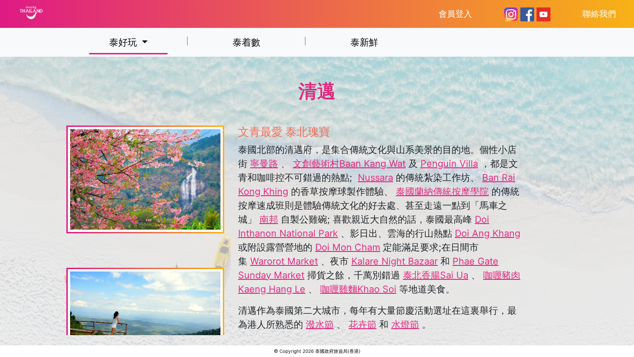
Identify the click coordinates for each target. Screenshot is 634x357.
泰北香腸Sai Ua (435, 275)
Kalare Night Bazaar (394, 261)
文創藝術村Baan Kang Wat (349, 163)
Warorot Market (284, 261)
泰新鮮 (364, 42)
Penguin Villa (449, 163)
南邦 (268, 219)
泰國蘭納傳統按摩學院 (442, 191)
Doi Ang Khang (487, 233)
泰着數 (246, 42)
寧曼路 (264, 163)
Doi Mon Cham (347, 247)
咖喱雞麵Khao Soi (358, 289)
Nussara (375, 177)
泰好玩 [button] (124, 42)
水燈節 (405, 324)
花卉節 (362, 324)
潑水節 (320, 324)
